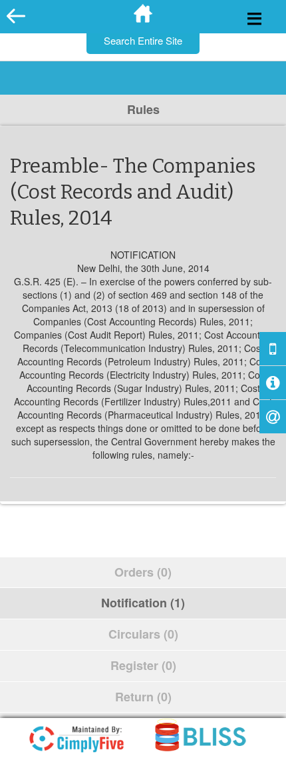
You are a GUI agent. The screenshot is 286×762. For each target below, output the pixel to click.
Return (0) (143, 696)
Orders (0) (143, 572)
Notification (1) (143, 602)
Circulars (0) (143, 634)
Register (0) (143, 665)
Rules (143, 109)
